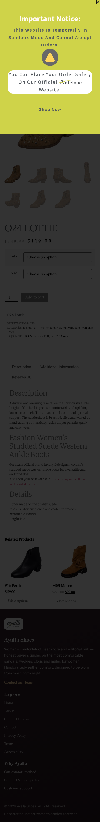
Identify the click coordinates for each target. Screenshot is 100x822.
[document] (50, 411)
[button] (98, 2)
